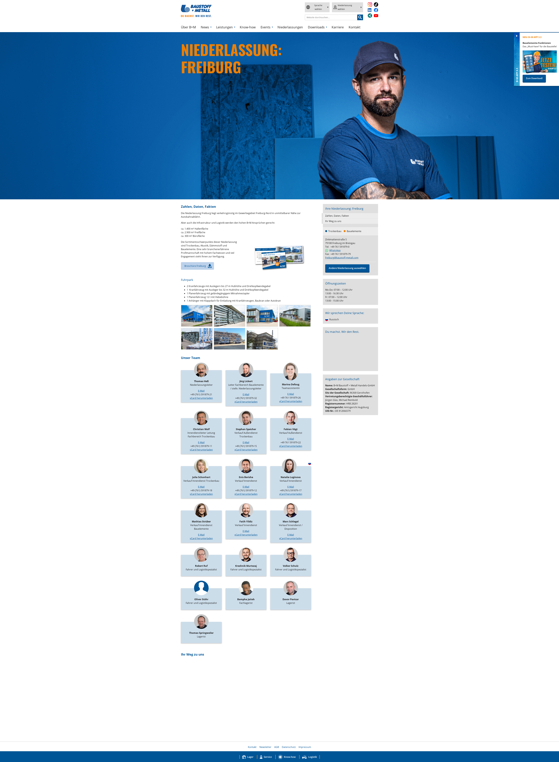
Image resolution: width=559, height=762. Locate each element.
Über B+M (188, 27)
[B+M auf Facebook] (376, 10)
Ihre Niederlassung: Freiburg (344, 209)
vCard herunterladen (201, 398)
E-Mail (201, 390)
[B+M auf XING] (370, 15)
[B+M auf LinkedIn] (370, 10)
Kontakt (354, 27)
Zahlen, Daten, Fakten (337, 215)
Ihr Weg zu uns (333, 221)
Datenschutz (289, 747)
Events (265, 27)
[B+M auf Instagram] (370, 4)
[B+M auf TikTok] (376, 4)
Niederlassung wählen (345, 7)
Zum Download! (534, 78)
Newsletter (265, 747)
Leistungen (224, 27)
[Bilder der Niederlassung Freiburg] (196, 316)
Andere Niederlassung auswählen (347, 268)
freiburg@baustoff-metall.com (341, 257)
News (205, 27)
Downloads (316, 27)
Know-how (248, 27)
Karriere (338, 27)
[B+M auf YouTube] (376, 15)
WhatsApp (335, 250)
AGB (276, 747)
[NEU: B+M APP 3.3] (540, 72)
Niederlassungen (290, 27)
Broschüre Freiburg (195, 266)
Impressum (305, 747)
